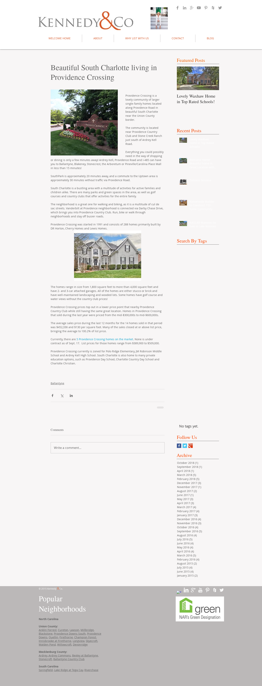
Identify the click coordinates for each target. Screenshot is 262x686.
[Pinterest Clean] (207, 590)
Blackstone (46, 633)
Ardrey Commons (59, 655)
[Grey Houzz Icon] (213, 7)
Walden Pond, (47, 644)
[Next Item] (213, 78)
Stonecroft (45, 659)
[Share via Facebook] (52, 395)
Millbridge (87, 630)
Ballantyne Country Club (69, 659)
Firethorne (66, 637)
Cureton (63, 630)
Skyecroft (91, 641)
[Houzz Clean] (214, 590)
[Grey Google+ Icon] (191, 7)
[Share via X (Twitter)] (62, 395)
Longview (78, 641)
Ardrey (43, 655)
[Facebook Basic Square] (179, 446)
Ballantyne (57, 383)
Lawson (74, 630)
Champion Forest (85, 637)
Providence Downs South (70, 633)
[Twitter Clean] (221, 590)
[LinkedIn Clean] (186, 590)
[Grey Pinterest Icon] (206, 7)
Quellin (53, 637)
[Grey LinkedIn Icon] (184, 7)
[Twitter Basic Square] (185, 446)
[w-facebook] (179, 593)
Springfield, (46, 670)
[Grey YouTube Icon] (198, 7)
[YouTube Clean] (200, 590)
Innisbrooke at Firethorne (55, 641)
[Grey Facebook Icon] (177, 7)
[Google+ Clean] (193, 590)
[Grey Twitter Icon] (220, 7)
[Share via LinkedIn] (71, 395)
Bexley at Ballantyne (85, 655)
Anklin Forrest (48, 630)
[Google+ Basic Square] (190, 446)
